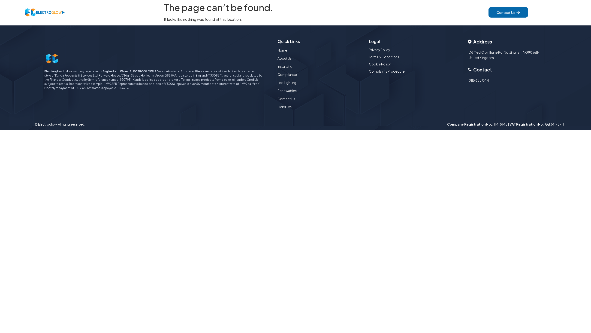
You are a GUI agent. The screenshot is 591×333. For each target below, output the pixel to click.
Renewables (436, 12)
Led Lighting (404, 12)
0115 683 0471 (479, 80)
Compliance (373, 12)
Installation (342, 12)
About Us (464, 12)
